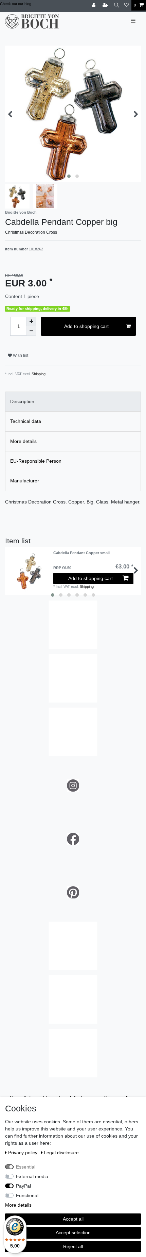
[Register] (106, 5)
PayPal (23, 1186)
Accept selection (73, 1232)
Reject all (73, 1246)
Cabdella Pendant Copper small (81, 553)
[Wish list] (126, 5)
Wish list (20, 355)
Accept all (73, 1219)
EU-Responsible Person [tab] (35, 461)
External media (32, 1176)
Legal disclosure (61, 1152)
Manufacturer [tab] (24, 480)
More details (18, 1205)
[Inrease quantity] (31, 321)
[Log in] (94, 5)
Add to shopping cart (86, 326)
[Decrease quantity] (31, 331)
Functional (27, 1195)
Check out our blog (15, 4)
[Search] (116, 5)
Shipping (38, 374)
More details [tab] (23, 441)
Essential (25, 1167)
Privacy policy (23, 1152)
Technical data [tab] (25, 421)
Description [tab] (22, 401)
